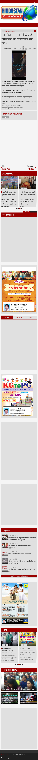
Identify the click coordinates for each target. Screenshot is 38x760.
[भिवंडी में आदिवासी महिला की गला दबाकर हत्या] (5, 553)
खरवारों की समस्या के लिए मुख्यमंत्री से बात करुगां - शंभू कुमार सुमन (9, 194)
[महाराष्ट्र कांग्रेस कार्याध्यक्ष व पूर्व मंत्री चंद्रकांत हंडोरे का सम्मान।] (9, 639)
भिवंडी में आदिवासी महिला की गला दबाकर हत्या (19, 553)
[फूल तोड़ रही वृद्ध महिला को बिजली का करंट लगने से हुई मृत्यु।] (5, 569)
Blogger (26, 211)
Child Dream (25, 648)
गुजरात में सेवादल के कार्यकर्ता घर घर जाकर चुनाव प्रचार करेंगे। (7, 700)
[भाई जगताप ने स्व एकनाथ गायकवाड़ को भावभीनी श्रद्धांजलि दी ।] (5, 545)
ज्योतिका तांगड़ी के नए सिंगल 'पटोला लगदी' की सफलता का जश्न (27, 700)
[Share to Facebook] (11, 184)
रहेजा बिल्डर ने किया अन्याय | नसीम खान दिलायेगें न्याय (17, 689)
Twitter (5, 117)
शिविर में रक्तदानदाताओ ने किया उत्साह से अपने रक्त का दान (27, 194)
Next (35, 182)
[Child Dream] (27, 639)
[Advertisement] (19, 142)
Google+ (8, 117)
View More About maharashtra (19, 576)
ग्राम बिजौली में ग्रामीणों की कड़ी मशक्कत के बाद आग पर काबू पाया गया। (17, 39)
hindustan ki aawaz (15, 758)
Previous (2, 182)
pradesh (12, 31)
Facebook (3, 117)
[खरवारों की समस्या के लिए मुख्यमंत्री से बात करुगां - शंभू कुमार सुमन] (9, 182)
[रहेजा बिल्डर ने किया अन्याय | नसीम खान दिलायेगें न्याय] (19, 681)
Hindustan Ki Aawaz (10, 48)
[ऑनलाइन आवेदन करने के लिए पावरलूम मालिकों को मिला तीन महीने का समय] (5, 561)
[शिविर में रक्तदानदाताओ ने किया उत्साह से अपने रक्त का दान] (27, 182)
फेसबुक (7, 317)
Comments (19, 317)
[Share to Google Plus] (15, 184)
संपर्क (31, 317)
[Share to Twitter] (13, 184)
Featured (6, 31)
